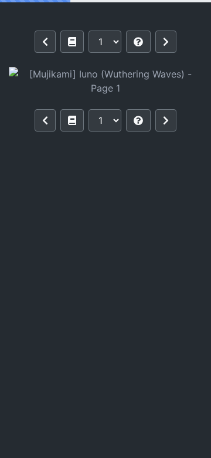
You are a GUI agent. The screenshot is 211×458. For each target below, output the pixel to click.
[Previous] (45, 42)
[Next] (165, 42)
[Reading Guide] (138, 42)
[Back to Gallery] (72, 42)
